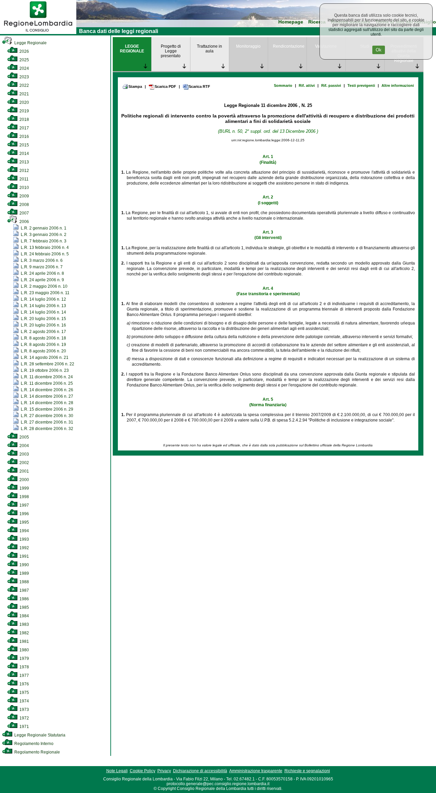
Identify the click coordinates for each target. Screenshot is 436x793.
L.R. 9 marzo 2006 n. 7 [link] (41, 267)
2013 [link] (23, 162)
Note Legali (117, 770)
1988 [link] (23, 582)
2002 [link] (23, 462)
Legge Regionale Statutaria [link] (39, 735)
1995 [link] (23, 522)
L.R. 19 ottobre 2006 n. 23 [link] (44, 370)
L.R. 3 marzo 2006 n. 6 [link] (41, 260)
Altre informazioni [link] (398, 85)
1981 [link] (23, 641)
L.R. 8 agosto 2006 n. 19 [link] (43, 344)
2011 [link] (23, 179)
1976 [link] (23, 684)
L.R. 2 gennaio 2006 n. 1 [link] (43, 228)
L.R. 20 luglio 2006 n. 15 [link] (43, 318)
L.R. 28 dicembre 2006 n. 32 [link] (46, 428)
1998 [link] (23, 496)
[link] (38, 32)
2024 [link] (23, 68)
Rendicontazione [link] (289, 46)
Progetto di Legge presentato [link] (171, 51)
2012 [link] (23, 170)
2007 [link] (23, 213)
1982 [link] (23, 633)
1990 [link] (23, 564)
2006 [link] (23, 221)
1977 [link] (23, 675)
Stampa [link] (135, 86)
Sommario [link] (283, 85)
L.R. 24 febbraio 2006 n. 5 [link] (44, 254)
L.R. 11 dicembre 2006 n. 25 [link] (46, 383)
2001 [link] (23, 471)
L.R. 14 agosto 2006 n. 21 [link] (44, 357)
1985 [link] (23, 607)
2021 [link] (23, 94)
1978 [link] (23, 667)
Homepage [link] (290, 22)
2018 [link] (23, 119)
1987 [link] (23, 590)
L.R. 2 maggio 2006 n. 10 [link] (43, 286)
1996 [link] (23, 513)
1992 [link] (23, 547)
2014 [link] (23, 153)
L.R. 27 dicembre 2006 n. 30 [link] (46, 415)
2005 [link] (23, 437)
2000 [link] (23, 479)
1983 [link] (23, 624)
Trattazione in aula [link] (209, 48)
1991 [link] (23, 556)
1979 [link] (23, 658)
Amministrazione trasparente (255, 770)
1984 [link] (23, 616)
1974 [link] (23, 701)
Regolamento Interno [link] (33, 743)
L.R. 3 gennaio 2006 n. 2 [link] (43, 234)
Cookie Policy (142, 770)
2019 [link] (23, 111)
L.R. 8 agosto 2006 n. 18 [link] (43, 338)
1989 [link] (23, 573)
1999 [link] (23, 488)
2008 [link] (23, 204)
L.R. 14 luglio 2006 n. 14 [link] (43, 312)
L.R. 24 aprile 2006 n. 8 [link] (42, 273)
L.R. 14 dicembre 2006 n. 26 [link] (46, 389)
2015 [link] (23, 145)
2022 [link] (23, 85)
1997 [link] (23, 505)
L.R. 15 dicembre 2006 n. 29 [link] (46, 409)
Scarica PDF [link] (165, 86)
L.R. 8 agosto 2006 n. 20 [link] (43, 351)
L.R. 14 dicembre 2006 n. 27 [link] (46, 396)
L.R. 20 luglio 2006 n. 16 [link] (43, 325)
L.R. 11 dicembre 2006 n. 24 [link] (46, 377)
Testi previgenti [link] (361, 85)
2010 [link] (23, 187)
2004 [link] (23, 445)
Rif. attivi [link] (307, 85)
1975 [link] (23, 692)
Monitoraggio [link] (248, 46)
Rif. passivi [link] (331, 85)
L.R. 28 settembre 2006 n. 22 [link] (47, 364)
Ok (379, 49)
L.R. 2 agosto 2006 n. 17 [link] (43, 331)
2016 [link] (23, 136)
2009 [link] (23, 196)
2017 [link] (23, 128)
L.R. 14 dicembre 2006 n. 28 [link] (46, 402)
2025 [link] (23, 60)
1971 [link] (23, 726)
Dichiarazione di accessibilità (200, 770)
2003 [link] (23, 454)
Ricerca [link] (317, 22)
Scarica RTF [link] (199, 86)
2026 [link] (23, 51)
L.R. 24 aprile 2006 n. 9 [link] (42, 279)
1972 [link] (23, 718)
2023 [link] (23, 77)
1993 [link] (23, 539)
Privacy (164, 770)
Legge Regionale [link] (30, 43)
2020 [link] (23, 102)
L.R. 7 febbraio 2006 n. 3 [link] (43, 241)
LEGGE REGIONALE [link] (132, 48)
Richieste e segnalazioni (307, 770)
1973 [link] (23, 709)
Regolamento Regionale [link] (36, 752)
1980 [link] (23, 650)
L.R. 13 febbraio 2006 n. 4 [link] (44, 247)
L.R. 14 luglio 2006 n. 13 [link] (43, 305)
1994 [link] (23, 530)
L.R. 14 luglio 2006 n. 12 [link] (43, 299)
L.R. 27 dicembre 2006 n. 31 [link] (46, 422)
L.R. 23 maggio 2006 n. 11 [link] (44, 292)
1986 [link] (23, 599)
